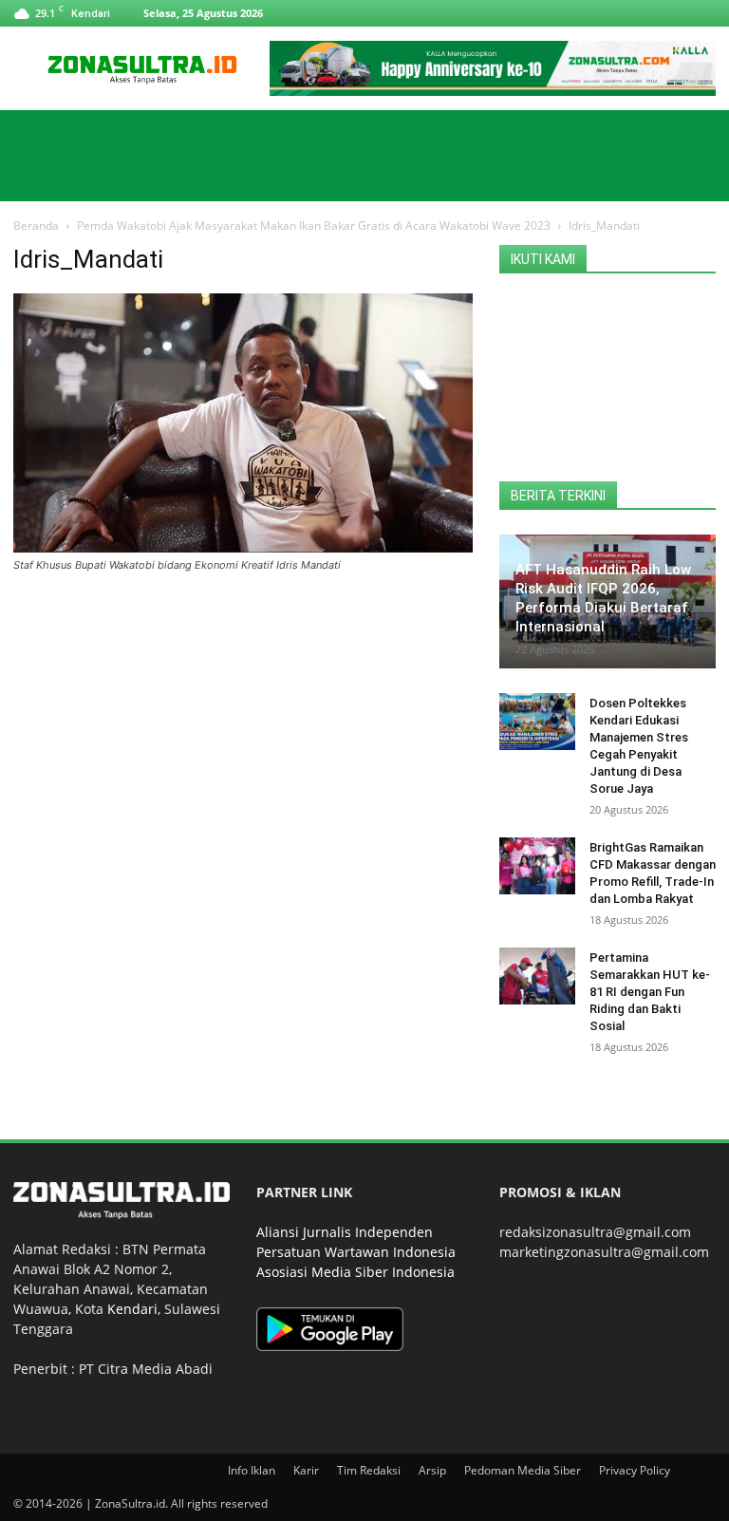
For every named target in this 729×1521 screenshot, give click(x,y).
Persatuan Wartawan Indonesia (356, 1252)
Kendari (132, 1309)
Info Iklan (251, 1470)
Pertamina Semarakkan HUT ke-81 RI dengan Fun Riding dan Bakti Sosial (649, 991)
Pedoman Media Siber (522, 1470)
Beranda (36, 225)
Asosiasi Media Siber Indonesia (355, 1272)
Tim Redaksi (369, 1470)
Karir (306, 1470)
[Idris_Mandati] (243, 547)
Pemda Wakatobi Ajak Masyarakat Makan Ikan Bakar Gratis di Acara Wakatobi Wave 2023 (314, 225)
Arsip (432, 1470)
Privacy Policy (634, 1470)
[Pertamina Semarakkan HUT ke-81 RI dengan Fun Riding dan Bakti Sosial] (537, 976)
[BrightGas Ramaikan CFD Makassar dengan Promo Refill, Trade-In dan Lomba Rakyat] (537, 865)
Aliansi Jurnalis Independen (344, 1232)
